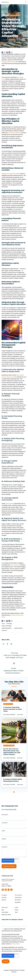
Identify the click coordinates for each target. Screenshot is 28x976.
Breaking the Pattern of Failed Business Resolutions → (13, 672)
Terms (16, 912)
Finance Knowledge (15, 15)
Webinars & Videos (6, 914)
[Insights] (14, 663)
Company (4, 895)
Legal (16, 907)
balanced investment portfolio (11, 173)
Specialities (17, 902)
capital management (6, 628)
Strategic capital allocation (9, 61)
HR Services (18, 899)
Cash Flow (4, 630)
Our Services (18, 895)
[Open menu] (25, 2)
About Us (4, 899)
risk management (15, 565)
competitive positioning (14, 132)
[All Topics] (25, 15)
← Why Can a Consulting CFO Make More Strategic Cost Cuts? (14, 656)
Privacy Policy (15, 944)
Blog (3, 909)
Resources (4, 907)
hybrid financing (9, 503)
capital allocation (18, 628)
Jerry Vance (6, 39)
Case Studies (5, 912)
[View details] (3, 890)
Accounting (5, 15)
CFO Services (18, 897)
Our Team (4, 897)
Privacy (16, 909)
